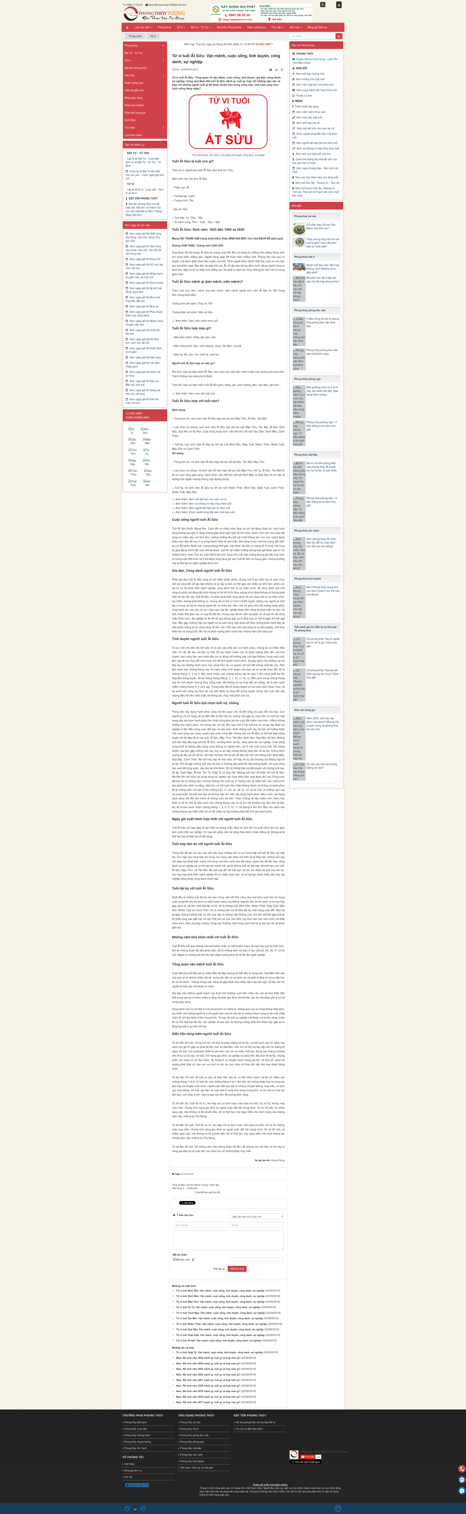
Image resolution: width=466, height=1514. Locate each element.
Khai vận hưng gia (135, 112)
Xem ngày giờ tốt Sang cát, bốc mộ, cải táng (143, 391)
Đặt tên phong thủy (136, 68)
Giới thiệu (129, 1464)
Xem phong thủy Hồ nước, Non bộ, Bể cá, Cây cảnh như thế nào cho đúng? (322, 542)
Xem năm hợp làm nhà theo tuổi (314, 84)
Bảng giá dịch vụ (133, 1470)
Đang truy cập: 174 (138, 1485)
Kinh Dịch (130, 120)
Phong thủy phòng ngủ (192, 1441)
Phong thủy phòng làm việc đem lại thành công (322, 351)
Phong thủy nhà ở (189, 1428)
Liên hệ (128, 1476)
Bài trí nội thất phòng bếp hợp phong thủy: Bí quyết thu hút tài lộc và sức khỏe (322, 466)
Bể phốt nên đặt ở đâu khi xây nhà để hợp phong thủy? (323, 279)
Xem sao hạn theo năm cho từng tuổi (316, 177)
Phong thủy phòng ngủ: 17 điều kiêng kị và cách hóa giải (322, 425)
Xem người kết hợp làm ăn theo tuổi (209, 508)
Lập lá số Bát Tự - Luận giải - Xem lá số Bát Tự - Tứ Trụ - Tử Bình (143, 162)
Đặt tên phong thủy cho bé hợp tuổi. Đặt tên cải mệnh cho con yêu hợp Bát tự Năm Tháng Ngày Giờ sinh (144, 209)
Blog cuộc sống (133, 97)
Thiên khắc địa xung (306, 106)
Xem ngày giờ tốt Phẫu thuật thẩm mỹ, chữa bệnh (144, 313)
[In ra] (276, 69)
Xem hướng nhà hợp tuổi (310, 79)
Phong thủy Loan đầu (135, 1428)
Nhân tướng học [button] (256, 27)
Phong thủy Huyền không (137, 1441)
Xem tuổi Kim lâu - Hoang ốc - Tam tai (317, 182)
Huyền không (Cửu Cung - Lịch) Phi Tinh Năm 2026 (314, 60)
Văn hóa (129, 75)
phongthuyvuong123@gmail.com (168, 4)
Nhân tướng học (134, 82)
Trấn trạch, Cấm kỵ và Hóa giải (196, 1467)
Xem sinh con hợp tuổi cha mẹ (313, 153)
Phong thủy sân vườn (191, 1454)
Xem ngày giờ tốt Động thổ (145, 259)
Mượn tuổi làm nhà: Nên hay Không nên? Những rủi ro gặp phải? (323, 268)
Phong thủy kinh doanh (192, 1461)
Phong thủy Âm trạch (135, 1448)
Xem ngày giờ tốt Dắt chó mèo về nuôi (142, 401)
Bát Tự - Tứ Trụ (133, 53)
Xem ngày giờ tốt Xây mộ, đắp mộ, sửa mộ (142, 382)
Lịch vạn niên (187, 290)
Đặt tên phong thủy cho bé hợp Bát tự (255, 1422)
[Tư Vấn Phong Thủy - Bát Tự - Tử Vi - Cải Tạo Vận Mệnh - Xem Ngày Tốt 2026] (154, 13)
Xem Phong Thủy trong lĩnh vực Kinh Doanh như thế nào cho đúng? (323, 590)
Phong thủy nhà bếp (190, 1448)
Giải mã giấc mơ (134, 90)
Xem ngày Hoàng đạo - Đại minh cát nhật (315, 170)
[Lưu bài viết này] (282, 69)
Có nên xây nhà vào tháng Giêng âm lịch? (322, 765)
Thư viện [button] (276, 27)
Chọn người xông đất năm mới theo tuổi (212, 512)
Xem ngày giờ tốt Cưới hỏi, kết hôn (143, 331)
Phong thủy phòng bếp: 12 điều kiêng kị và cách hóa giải (322, 501)
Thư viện (130, 127)
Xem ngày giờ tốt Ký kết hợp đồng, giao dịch (144, 290)
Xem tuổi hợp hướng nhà (310, 73)
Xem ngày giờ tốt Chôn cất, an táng (143, 373)
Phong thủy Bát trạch (135, 1422)
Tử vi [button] (180, 27)
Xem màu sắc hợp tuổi (202, 393)
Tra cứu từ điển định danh (249, 1428)
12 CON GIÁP (134, 413)
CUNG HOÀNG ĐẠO (137, 417)
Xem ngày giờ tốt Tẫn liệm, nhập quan (143, 364)
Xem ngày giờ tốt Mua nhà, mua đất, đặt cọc (143, 299)
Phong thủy (131, 45)
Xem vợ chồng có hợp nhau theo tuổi (210, 503)
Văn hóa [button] (295, 27)
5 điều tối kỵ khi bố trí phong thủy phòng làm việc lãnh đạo (323, 322)
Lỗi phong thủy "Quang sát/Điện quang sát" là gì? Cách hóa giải (323, 673)
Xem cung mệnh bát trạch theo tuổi (316, 90)
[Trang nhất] (127, 27)
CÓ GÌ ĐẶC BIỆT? (262, 44)
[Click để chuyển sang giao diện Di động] (143, 1508)
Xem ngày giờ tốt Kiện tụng (145, 357)
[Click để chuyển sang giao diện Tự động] (127, 1508)
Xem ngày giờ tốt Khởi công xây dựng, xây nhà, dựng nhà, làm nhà (143, 237)
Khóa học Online (134, 105)
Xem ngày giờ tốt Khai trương (146, 282)
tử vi (181, 170)
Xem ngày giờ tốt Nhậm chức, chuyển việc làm (145, 322)
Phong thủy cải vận (190, 1422)
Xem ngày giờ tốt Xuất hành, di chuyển (144, 350)
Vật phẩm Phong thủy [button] (229, 27)
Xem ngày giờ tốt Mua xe (144, 306)
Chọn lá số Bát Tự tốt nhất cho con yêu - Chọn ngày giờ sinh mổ (145, 174)
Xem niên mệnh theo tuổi (203, 320)
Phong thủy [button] (164, 27)
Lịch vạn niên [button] (143, 27)
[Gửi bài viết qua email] (271, 69)
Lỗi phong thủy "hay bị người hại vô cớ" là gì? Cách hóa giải (323, 642)
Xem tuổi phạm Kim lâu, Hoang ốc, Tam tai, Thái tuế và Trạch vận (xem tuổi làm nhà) (315, 191)
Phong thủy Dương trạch (137, 1435)
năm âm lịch (191, 178)
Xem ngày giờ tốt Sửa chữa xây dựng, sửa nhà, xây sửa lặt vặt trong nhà (143, 249)
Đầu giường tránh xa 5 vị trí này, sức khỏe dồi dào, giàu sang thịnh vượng (322, 390)
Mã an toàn (180, 1254)
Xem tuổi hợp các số (308, 123)
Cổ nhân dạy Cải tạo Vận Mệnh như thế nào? (321, 226)
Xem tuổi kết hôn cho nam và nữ (207, 499)
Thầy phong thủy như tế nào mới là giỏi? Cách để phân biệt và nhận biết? (323, 242)
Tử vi (127, 60)
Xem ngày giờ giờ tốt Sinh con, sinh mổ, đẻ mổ (142, 340)
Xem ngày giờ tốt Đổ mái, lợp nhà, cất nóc (144, 266)
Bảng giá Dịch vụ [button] (317, 27)
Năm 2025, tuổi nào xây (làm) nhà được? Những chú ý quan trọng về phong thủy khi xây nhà (323, 723)
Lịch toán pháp (133, 135)
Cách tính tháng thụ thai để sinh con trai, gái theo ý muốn (314, 161)
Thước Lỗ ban (304, 95)
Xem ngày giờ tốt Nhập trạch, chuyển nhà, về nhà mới (144, 275)
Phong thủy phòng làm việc (194, 1435)
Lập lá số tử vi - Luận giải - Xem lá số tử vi (145, 191)
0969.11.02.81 (134, 4)
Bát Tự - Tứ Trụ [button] (200, 27)
